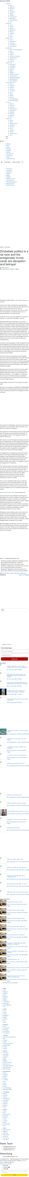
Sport (11, 122)
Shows (11, 95)
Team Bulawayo (14, 99)
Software (12, 112)
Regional (12, 7)
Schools (12, 33)
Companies (12, 41)
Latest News (7, 162)
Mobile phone (13, 109)
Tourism (12, 130)
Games (11, 89)
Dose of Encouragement (16, 49)
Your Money (13, 46)
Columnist (12, 64)
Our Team (5, 1139)
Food (11, 128)
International (13, 17)
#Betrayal (23, 573)
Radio (11, 94)
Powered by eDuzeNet (5, 1164)
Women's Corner (14, 74)
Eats (11, 51)
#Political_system (9, 573)
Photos (11, 61)
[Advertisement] (14, 202)
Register (27, 574)
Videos (8, 118)
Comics (11, 59)
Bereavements (13, 79)
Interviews (12, 66)
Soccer (11, 26)
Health (11, 13)
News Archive (6, 1130)
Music (11, 84)
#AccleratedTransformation (7, 492)
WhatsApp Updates (14, 77)
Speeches (12, 67)
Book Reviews (13, 81)
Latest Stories (10, 158)
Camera (12, 105)
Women (12, 127)
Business (8, 38)
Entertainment (10, 82)
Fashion (12, 53)
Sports (8, 23)
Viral (11, 135)
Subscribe (14, 659)
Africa (11, 10)
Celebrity (12, 86)
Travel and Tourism (14, 56)
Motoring (12, 125)
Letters (11, 69)
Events (11, 97)
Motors (11, 104)
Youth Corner (13, 76)
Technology (9, 155)
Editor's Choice (16, 162)
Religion (12, 15)
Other (11, 36)
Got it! (14, 1175)
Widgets (5, 1131)
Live (11, 21)
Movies (11, 87)
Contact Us (6, 1138)
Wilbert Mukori (5, 267)
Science (12, 115)
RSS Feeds (6, 1134)
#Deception (17, 573)
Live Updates (7, 644)
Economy (12, 43)
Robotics (12, 113)
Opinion (8, 63)
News (8, 3)
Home (9, 144)
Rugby (11, 31)
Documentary (13, 133)
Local (11, 5)
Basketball (12, 30)
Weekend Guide (14, 100)
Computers (12, 110)
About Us (5, 1136)
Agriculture (12, 18)
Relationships (13, 58)
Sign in (21, 574)
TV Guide (12, 90)
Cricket (11, 28)
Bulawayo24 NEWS (5, 1)
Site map (5, 1133)
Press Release (13, 20)
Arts (11, 92)
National (12, 8)
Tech (7, 102)
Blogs (11, 71)
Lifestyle (8, 48)
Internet (12, 107)
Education (12, 12)
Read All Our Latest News (11, 983)
